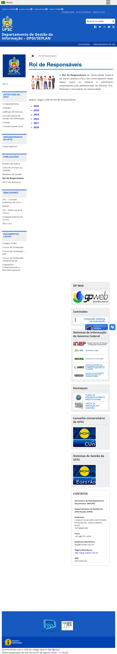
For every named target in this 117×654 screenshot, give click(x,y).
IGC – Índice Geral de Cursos (12, 211)
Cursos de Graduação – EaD (13, 252)
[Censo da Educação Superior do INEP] (90, 345)
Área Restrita (84, 44)
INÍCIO (5, 84)
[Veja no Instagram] (109, 27)
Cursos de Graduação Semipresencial (13, 259)
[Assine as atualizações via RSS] (113, 27)
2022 (36, 118)
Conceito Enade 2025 (12, 126)
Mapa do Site (99, 12)
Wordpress (54, 649)
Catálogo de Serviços (12, 111)
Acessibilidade (68, 12)
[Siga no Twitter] (100, 27)
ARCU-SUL (7, 223)
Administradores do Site (104, 44)
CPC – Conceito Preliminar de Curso (12, 201)
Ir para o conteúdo (9, 9)
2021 (36, 123)
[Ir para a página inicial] (32, 56)
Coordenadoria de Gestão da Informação (13, 117)
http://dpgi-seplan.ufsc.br (86, 552)
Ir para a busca (40, 9)
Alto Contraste (83, 12)
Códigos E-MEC (9, 243)
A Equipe (6, 107)
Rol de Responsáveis (13, 178)
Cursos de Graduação (13, 247)
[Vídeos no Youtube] (104, 27)
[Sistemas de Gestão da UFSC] (84, 483)
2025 (36, 106)
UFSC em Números (11, 182)
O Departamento (10, 103)
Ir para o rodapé (56, 9)
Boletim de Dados (11, 163)
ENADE (5, 206)
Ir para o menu (25, 9)
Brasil (9, 2)
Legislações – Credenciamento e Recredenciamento (11, 267)
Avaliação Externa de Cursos (12, 218)
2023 (36, 114)
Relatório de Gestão (12, 174)
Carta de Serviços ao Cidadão (12, 169)
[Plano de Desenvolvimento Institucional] (90, 400)
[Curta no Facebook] (95, 27)
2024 (36, 110)
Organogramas (9, 146)
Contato (6, 122)
